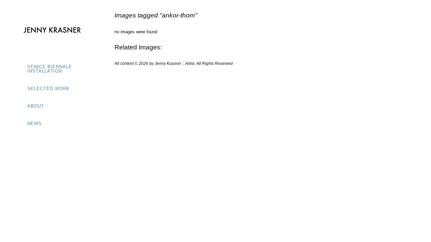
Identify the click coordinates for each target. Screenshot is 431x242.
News (34, 123)
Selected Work (48, 88)
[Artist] (52, 30)
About (35, 106)
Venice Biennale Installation (49, 69)
